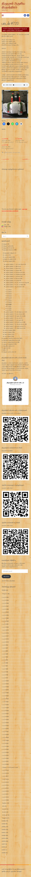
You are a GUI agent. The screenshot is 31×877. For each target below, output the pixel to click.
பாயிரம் (6, 255)
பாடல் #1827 (6, 743)
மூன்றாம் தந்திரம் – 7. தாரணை (13, 276)
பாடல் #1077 (6, 636)
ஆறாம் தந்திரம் (7, 334)
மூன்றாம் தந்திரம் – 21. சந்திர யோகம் (14, 328)
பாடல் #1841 (6, 701)
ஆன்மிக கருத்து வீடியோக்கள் (10, 342)
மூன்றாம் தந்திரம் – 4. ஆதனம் (13, 270)
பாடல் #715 (8, 295)
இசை (4, 350)
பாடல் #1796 (5, 145)
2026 (5, 590)
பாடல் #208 (5, 645)
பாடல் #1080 (6, 627)
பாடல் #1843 (6, 692)
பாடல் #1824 (6, 752)
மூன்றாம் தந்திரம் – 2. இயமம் (12, 266)
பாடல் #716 (8, 297)
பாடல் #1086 (6, 609)
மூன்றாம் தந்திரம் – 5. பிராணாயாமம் (14, 272)
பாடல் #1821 (6, 761)
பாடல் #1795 (19, 138)
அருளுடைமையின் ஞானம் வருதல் (10, 767)
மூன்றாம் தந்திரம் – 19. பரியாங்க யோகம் (15, 324)
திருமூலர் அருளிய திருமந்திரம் (13, 5)
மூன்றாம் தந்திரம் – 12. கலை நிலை (14, 286)
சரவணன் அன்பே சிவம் (7, 488)
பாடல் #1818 (6, 773)
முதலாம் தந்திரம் (8, 257)
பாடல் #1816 (6, 779)
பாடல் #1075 (6, 642)
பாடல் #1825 (6, 749)
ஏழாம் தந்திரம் (7, 336)
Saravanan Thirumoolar (14, 28)
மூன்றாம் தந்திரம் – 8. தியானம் (13, 278)
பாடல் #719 (5, 159)
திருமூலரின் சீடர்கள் (8, 248)
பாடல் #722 (8, 308)
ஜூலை (6, 803)
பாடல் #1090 (6, 597)
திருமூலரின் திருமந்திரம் (7, 450)
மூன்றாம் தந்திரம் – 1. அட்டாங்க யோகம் (15, 264)
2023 (5, 826)
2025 (5, 821)
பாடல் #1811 (6, 794)
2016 (5, 847)
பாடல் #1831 (6, 731)
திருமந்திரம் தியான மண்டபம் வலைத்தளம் (11, 413)
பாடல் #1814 (6, 785)
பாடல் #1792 (5, 138)
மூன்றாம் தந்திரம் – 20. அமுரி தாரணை (15, 326)
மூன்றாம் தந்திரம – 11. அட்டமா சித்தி (14, 284)
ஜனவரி (6, 818)
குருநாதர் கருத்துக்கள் (8, 344)
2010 (5, 850)
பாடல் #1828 (6, 740)
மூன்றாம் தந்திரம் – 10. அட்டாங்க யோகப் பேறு (16, 282)
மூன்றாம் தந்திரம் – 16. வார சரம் (13, 318)
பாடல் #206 (5, 651)
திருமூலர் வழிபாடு (7, 246)
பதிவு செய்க (6, 576)
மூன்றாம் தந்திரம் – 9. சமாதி (12, 280)
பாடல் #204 (5, 657)
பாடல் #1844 (6, 684)
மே (5, 806)
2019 (5, 838)
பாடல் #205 (5, 654)
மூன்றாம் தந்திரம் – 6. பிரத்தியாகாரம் (14, 274)
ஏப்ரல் (6, 809)
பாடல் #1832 (6, 728)
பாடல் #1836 (6, 716)
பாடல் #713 (8, 291)
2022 (5, 829)
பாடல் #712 (8, 289)
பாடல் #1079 (6, 630)
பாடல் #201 (5, 666)
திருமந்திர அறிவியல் (8, 346)
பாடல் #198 (5, 675)
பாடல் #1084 (6, 615)
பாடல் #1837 (6, 713)
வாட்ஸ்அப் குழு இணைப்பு (7, 373)
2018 (5, 841)
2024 (5, 824)
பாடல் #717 (8, 299)
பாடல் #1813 (6, 788)
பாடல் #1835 (6, 719)
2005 (5, 852)
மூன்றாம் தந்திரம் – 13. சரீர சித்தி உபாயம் (15, 312)
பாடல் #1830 (6, 734)
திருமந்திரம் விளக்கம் (8, 250)
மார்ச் (6, 812)
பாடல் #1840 (6, 704)
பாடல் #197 (5, 678)
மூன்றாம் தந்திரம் (8, 261)
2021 (5, 832)
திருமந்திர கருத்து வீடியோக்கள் (10, 340)
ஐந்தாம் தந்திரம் (8, 332)
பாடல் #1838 (6, 710)
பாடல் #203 (5, 660)
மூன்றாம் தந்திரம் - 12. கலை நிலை (15, 30)
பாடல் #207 (5, 648)
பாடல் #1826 (6, 746)
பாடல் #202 (5, 663)
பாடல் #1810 (6, 797)
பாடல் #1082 (6, 621)
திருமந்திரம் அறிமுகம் (9, 253)
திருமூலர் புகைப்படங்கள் (8, 352)
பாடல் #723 (8, 310)
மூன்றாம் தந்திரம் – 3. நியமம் (12, 268)
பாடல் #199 (5, 672)
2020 (5, 835)
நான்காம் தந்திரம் (8, 330)
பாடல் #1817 (6, 776)
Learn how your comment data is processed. (14, 210)
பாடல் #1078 (6, 633)
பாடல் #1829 (6, 737)
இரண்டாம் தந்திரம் (8, 259)
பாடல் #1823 (6, 755)
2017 (5, 844)
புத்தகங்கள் (6, 348)
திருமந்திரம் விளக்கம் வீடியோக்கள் (11, 338)
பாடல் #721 (25, 159)
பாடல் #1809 (6, 800)
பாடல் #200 (5, 669)
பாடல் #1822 (6, 758)
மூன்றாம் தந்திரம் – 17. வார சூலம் (13, 320)
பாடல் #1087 (6, 606)
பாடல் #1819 (6, 770)
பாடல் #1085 (6, 612)
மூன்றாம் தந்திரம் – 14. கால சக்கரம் (14, 314)
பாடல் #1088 (6, 603)
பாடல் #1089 (6, 600)
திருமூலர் (5, 244)
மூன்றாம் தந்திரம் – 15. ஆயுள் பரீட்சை (14, 316)
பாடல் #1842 (6, 698)
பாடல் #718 (8, 301)
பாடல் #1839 (6, 707)
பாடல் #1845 (6, 681)
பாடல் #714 (8, 293)
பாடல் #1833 (6, 725)
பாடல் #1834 (6, 722)
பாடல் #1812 (6, 791)
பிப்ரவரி (6, 815)
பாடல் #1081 (6, 624)
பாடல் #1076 (6, 639)
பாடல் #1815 (6, 782)
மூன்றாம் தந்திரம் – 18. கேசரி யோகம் (14, 322)
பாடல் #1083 (6, 618)
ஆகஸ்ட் (6, 593)
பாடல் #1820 (6, 764)
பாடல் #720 (8, 304)
